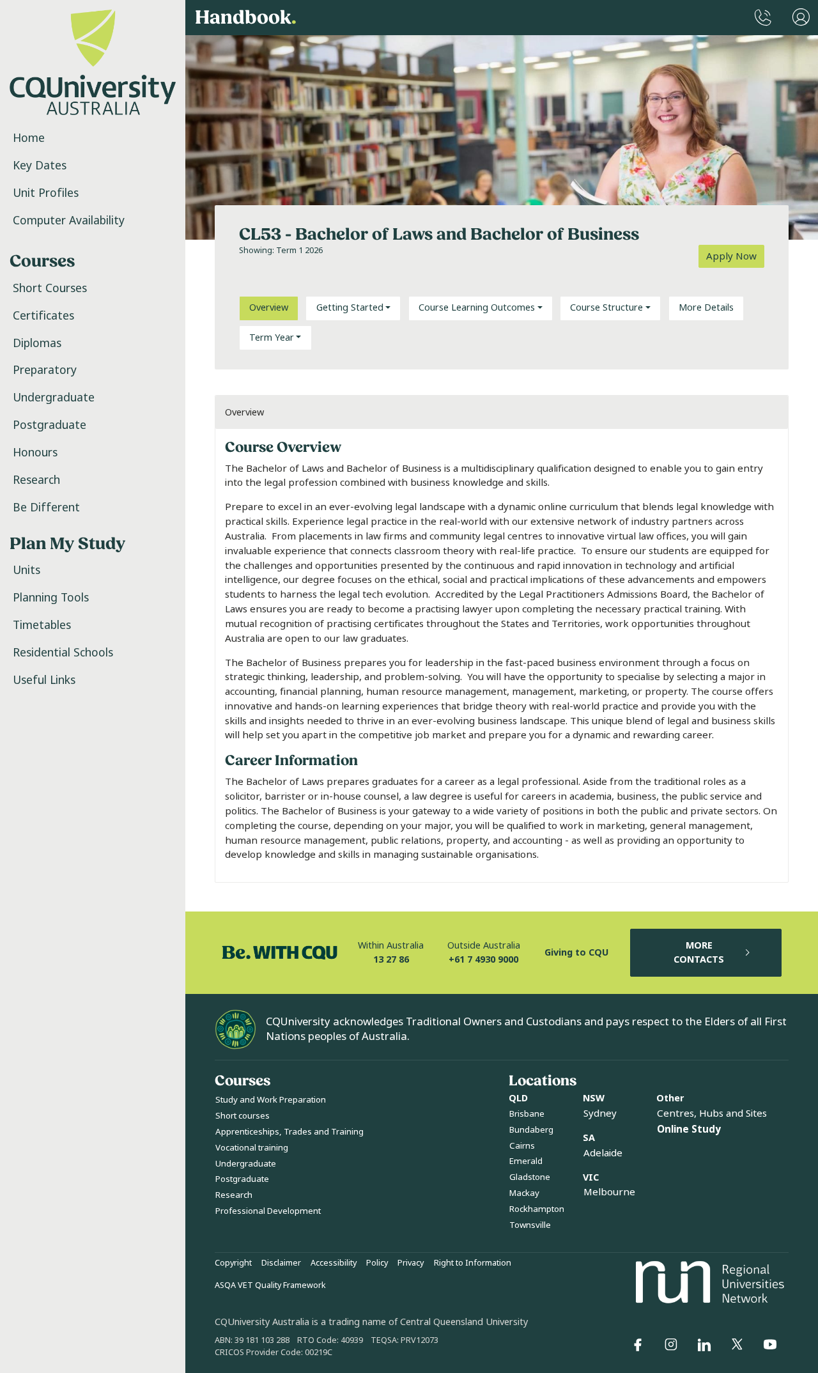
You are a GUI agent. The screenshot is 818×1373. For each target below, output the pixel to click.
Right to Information (472, 1263)
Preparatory (45, 370)
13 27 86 (391, 959)
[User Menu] (801, 17)
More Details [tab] (706, 307)
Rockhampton (536, 1209)
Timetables (42, 625)
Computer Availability (69, 220)
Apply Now (731, 256)
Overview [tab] (268, 307)
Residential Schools (63, 652)
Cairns (522, 1146)
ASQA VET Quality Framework (270, 1285)
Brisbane (526, 1114)
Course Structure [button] (606, 307)
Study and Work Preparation (270, 1100)
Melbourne (609, 1192)
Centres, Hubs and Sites (712, 1113)
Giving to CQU (576, 952)
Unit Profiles (46, 193)
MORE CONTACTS (699, 952)
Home (29, 138)
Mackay (524, 1193)
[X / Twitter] (737, 1345)
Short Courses (50, 288)
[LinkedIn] (704, 1345)
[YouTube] (770, 1345)
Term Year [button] (271, 338)
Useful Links (44, 680)
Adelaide (602, 1153)
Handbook (246, 17)
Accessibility (334, 1263)
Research (36, 480)
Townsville (530, 1225)
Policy (377, 1263)
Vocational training (251, 1148)
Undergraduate (54, 397)
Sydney (600, 1113)
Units (26, 570)
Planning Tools (51, 597)
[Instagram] (671, 1345)
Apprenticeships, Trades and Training (289, 1132)
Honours (35, 452)
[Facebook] (638, 1345)
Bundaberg (531, 1130)
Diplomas (37, 343)
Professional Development (268, 1211)
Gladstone (529, 1177)
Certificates (43, 315)
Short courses (242, 1116)
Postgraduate (49, 425)
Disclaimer (281, 1263)
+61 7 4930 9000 (483, 959)
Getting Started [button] (349, 307)
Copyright (233, 1263)
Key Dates (39, 165)
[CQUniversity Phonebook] (763, 17)
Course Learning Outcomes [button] (477, 307)
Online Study (689, 1129)
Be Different (46, 507)
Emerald (526, 1161)
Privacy (410, 1263)
